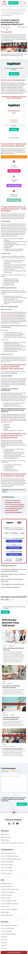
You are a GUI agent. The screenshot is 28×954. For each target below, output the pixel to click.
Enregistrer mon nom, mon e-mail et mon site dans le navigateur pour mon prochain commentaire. (13, 799)
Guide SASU (4, 939)
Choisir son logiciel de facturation (9, 903)
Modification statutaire (7, 883)
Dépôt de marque (5, 897)
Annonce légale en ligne (7, 915)
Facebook (13, 823)
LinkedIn (9, 823)
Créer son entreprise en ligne (8, 853)
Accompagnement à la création (9, 925)
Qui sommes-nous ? (6, 837)
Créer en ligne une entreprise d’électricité (12, 584)
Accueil (2, 9)
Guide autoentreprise (6, 931)
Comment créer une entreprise (12, 9)
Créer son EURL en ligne (7, 861)
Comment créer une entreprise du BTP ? (10, 12)
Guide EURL (4, 936)
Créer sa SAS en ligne (6, 867)
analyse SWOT (4, 418)
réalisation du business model (12, 315)
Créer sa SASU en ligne (6, 870)
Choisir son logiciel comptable (8, 900)
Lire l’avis (14, 125)
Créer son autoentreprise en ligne (9, 856)
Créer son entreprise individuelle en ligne (11, 859)
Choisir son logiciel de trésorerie (9, 909)
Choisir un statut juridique (7, 928)
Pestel (15, 418)
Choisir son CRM (5, 906)
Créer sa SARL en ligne (6, 864)
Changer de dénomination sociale (9, 889)
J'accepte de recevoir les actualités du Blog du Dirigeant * (13, 607)
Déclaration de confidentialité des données (12, 843)
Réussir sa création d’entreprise (20, 10)
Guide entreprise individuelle (8, 934)
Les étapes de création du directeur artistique (11, 686)
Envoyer (5, 612)
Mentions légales (5, 840)
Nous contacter (5, 834)
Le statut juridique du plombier (13, 749)
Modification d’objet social (8, 892)
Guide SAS (3, 945)
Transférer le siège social (7, 886)
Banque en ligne (5, 912)
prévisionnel (23, 445)
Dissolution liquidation (6, 895)
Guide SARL (4, 942)
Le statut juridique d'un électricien (10, 587)
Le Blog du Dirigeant (4, 3)
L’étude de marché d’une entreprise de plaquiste (11, 718)
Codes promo (13, 3)
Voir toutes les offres (14, 137)
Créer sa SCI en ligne (6, 873)
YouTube (17, 823)
